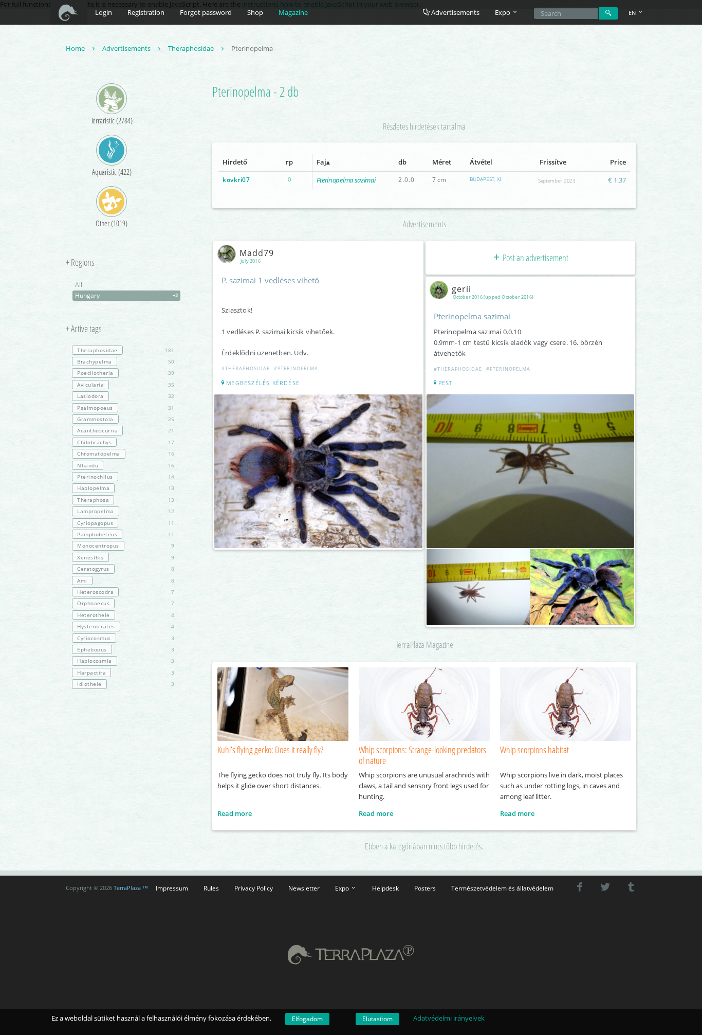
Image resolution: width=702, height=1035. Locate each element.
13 (125, 488)
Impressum (172, 888)
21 (125, 430)
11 (125, 522)
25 (125, 419)
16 (125, 453)
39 (125, 372)
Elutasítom (377, 1018)
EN (633, 12)
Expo (342, 888)
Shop (255, 12)
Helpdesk (385, 888)
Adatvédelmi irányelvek (449, 1018)
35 (125, 384)
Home (76, 48)
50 (125, 361)
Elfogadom (307, 1018)
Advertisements (454, 12)
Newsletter (304, 888)
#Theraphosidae (245, 368)
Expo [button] (503, 12)
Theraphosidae (191, 48)
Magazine (293, 12)
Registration (145, 12)
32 (125, 396)
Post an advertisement (534, 257)
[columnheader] (242, 162)
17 (125, 442)
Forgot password (206, 12)
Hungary (126, 295)
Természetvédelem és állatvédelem (502, 888)
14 (125, 476)
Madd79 (256, 253)
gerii (461, 289)
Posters (425, 888)
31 (125, 407)
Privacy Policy (253, 888)
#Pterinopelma (296, 368)
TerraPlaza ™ (131, 888)
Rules (211, 888)
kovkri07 (236, 179)
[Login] (608, 13)
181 (125, 350)
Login (103, 12)
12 (125, 511)
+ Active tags (84, 329)
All (78, 284)
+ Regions (80, 263)
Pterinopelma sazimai (346, 180)
